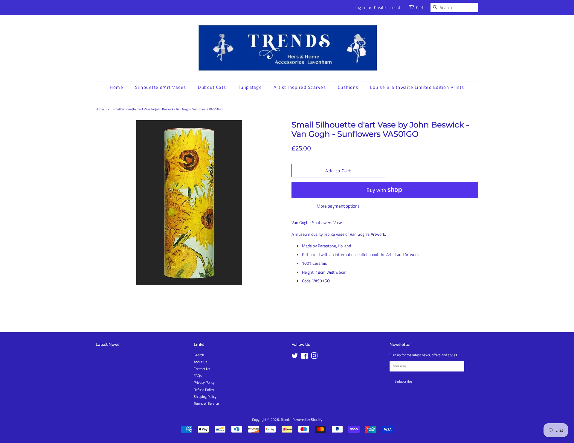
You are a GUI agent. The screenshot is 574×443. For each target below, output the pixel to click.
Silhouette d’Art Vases (160, 87)
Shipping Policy (205, 396)
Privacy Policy (204, 382)
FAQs (198, 375)
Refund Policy (204, 389)
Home (116, 87)
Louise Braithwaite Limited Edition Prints (417, 87)
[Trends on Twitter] (294, 357)
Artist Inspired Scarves (300, 87)
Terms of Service (206, 403)
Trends (286, 419)
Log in (360, 7)
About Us (200, 362)
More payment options (338, 206)
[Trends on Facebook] (304, 357)
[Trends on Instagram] (314, 357)
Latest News (107, 344)
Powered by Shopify (307, 419)
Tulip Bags (250, 87)
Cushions (348, 87)
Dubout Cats (212, 87)
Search (199, 355)
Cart (420, 7)
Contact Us (202, 369)
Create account (387, 7)
